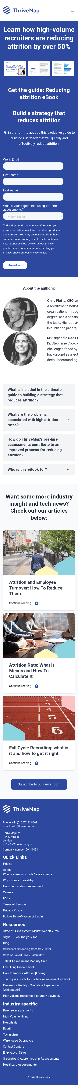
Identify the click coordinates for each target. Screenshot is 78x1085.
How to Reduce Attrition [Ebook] (24, 973)
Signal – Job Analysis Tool (20, 937)
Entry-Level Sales (15, 1052)
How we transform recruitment (23, 886)
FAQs (6, 898)
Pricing (7, 864)
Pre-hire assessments (18, 1010)
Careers (8, 892)
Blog (6, 943)
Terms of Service (14, 904)
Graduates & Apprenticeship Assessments (31, 1058)
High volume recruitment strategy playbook (31, 996)
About (7, 870)
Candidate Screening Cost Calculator (27, 949)
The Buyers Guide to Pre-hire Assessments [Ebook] (37, 979)
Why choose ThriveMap (18, 880)
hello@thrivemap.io (22, 826)
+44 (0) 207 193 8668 (24, 822)
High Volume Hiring (15, 1016)
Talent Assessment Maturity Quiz (25, 961)
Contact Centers (13, 1046)
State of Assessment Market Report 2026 (31, 931)
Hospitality (10, 1022)
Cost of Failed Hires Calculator (23, 955)
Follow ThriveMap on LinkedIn (23, 916)
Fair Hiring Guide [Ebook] (19, 967)
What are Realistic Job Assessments (27, 874)
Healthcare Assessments (20, 1064)
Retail (7, 1028)
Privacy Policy (12, 910)
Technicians (11, 1034)
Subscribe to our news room (39, 784)
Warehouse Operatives (18, 1040)
